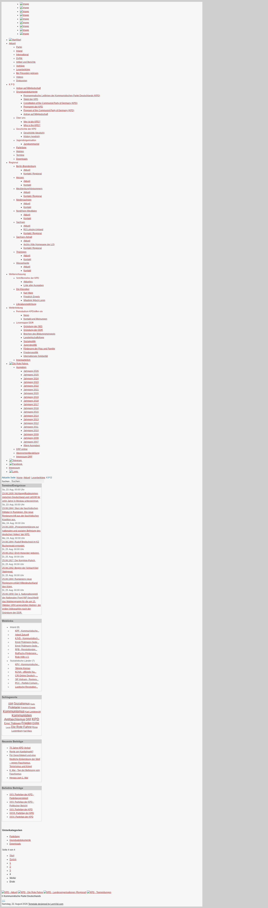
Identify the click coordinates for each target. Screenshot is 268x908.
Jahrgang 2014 (31, 416)
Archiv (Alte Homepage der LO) (39, 244)
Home (20, 477)
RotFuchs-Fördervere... (26, 653)
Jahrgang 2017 (31, 404)
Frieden (27, 723)
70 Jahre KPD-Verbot (19, 748)
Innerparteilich (23, 360)
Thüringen (21, 252)
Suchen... (6, 481)
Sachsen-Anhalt (24, 237)
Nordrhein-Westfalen (26, 211)
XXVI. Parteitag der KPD (21, 817)
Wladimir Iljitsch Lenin (34, 300)
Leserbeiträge (23, 69)
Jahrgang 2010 (31, 430)
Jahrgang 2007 (31, 442)
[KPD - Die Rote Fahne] (30, 892)
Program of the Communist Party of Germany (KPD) (49, 110)
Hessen (20, 177)
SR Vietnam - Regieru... (26, 679)
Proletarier (14, 707)
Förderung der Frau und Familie (39, 348)
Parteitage (21, 147)
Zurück (13, 859)
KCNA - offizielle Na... (25, 672)
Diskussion (21, 80)
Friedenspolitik (31, 352)
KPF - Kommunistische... (27, 631)
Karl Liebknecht (33, 711)
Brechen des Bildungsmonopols (39, 334)
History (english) (32, 136)
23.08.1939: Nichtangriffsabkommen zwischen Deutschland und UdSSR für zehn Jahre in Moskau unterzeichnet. (21, 497)
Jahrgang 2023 (31, 382)
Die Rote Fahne (21, 726)
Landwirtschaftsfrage (34, 337)
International (22, 54)
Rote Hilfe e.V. (22, 657)
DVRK (19, 58)
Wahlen (20, 151)
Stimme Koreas (22, 668)
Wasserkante (22, 263)
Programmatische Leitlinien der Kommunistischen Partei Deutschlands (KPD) (62, 95)
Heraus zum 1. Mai (18, 777)
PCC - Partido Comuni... (27, 683)
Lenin (8, 727)
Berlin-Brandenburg (26, 166)
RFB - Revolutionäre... (26, 649)
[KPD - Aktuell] (10, 892)
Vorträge (20, 66)
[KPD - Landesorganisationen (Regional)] (65, 892)
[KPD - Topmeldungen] (99, 892)
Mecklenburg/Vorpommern (29, 188)
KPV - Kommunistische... (27, 664)
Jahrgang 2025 (31, 374)
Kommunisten (22, 715)
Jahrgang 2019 (31, 397)
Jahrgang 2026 (31, 371)
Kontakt (27, 185)
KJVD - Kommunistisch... (27, 638)
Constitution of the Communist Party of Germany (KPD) (50, 103)
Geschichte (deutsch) (34, 133)
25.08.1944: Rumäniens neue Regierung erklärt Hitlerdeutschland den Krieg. (20, 583)
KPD (35, 719)
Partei (19, 47)
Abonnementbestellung (27, 453)
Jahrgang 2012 (31, 423)
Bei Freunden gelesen (27, 73)
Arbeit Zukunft (22, 634)
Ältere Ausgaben (32, 445)
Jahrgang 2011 (31, 427)
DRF (28, 719)
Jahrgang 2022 (31, 386)
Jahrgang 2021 (31, 389)
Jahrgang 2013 (31, 419)
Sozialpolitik (30, 341)
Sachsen (20, 222)
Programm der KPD (33, 106)
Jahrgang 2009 (31, 434)
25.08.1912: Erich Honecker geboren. (20, 553)
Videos (19, 77)
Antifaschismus (14, 719)
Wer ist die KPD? (32, 121)
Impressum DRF (24, 456)
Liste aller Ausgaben (34, 285)
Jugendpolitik (30, 345)
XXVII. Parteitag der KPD (21, 813)
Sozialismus (22, 703)
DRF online (22, 449)
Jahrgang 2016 (31, 408)
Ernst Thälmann (12, 723)
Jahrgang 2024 (31, 378)
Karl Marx (28, 293)
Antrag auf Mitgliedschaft (28, 88)
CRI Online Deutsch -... (26, 675)
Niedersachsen (23, 199)
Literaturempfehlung (26, 304)
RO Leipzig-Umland (33, 229)
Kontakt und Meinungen (35, 319)
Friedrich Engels (32, 296)
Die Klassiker (22, 289)
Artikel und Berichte (26, 62)
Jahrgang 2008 (31, 438)
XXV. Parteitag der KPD (21, 809)
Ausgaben (21, 367)
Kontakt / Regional (33, 173)
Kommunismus (14, 711)
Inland (19, 51)
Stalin (32, 704)
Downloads (22, 159)
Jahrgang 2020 (31, 393)
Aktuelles (28, 281)
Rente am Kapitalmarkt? (21, 751)
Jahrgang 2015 (31, 412)
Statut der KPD (31, 99)
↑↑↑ (3, 900)
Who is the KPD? (32, 125)
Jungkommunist (31, 144)
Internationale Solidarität (36, 356)
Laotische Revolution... (26, 687)
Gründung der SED (33, 326)
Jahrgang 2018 (31, 401)
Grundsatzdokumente (27, 91)
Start (12, 855)
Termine (20, 155)
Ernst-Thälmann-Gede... (27, 642)
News (26, 315)
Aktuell (27, 170)
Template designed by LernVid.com (45, 904)
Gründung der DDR (33, 330)
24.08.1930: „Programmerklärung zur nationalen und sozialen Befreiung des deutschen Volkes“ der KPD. (21, 531)
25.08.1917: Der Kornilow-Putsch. (19, 560)
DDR (10, 703)
